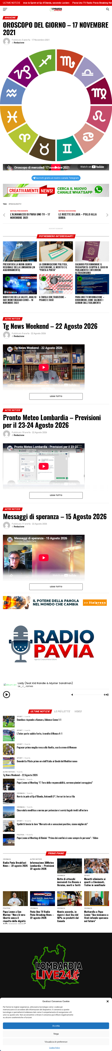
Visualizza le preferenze (56, 1042)
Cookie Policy (54, 1048)
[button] (107, 1001)
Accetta (56, 1026)
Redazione (19, 42)
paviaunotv (15, 204)
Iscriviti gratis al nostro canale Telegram (57, 178)
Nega (56, 1034)
